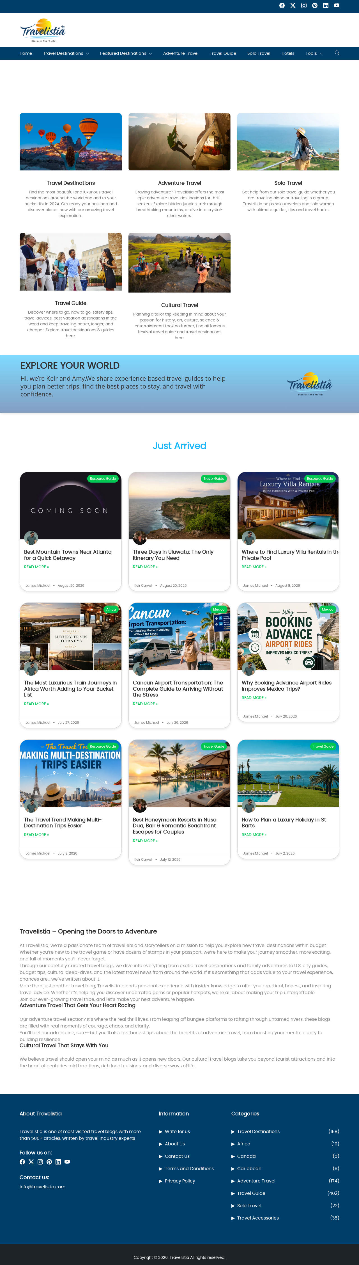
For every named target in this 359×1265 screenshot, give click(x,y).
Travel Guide (223, 53)
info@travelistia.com (42, 1187)
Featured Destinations (123, 53)
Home (26, 53)
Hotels (288, 53)
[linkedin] (325, 6)
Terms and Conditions (189, 1168)
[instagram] (304, 6)
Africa (288, 1144)
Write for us (177, 1131)
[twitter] (293, 6)
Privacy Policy (180, 1181)
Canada (288, 1156)
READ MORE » (36, 567)
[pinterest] (314, 6)
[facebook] (282, 6)
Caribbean (288, 1168)
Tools (311, 53)
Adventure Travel (181, 53)
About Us (175, 1144)
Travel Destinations (63, 53)
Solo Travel (258, 53)
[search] (337, 53)
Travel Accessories (288, 1218)
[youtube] (336, 6)
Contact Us (177, 1156)
